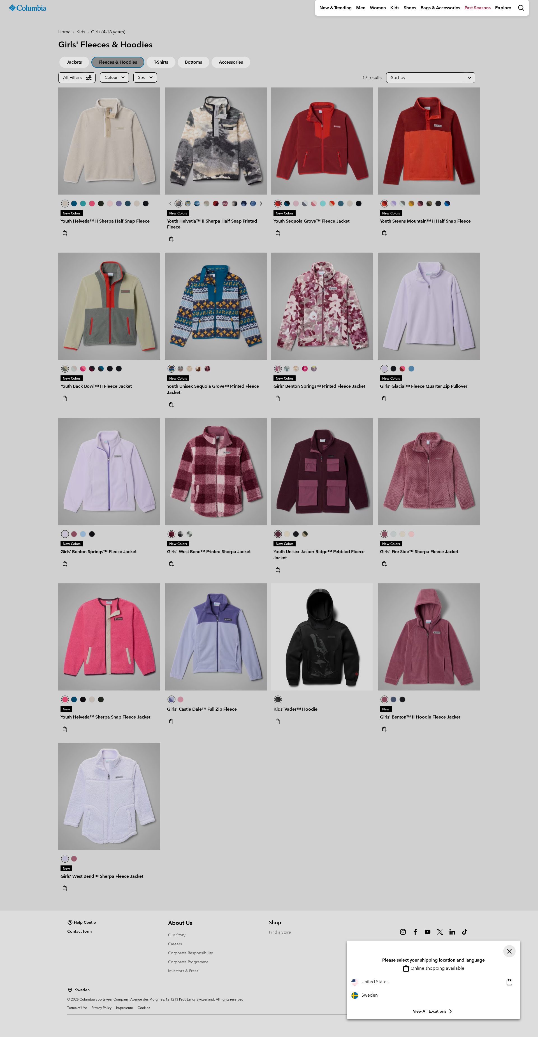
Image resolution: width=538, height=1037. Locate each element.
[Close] (509, 951)
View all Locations (429, 1011)
